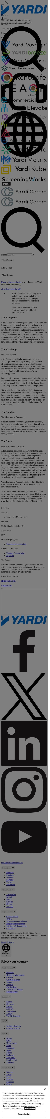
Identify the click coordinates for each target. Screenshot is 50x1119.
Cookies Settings (24, 1114)
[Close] (45, 1089)
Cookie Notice (30, 1109)
